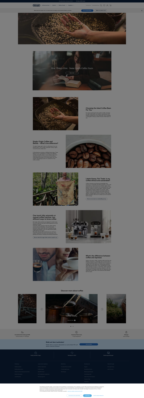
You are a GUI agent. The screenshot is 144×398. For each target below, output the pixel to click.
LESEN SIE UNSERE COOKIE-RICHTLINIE (75, 391)
